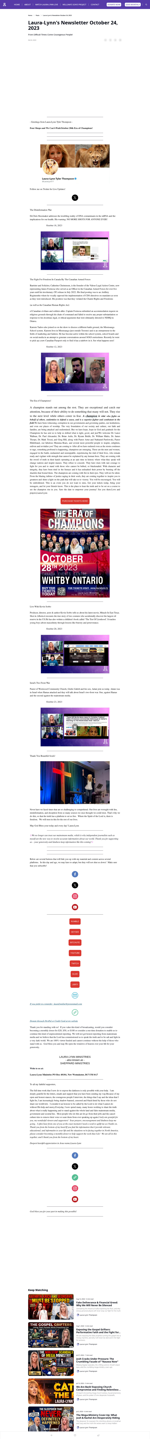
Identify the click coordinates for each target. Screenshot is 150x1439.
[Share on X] (110, 40)
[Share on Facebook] (105, 40)
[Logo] (4, 4)
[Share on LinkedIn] (120, 40)
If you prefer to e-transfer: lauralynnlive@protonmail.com (56, 1003)
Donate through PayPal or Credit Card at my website (54, 1020)
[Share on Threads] (115, 40)
